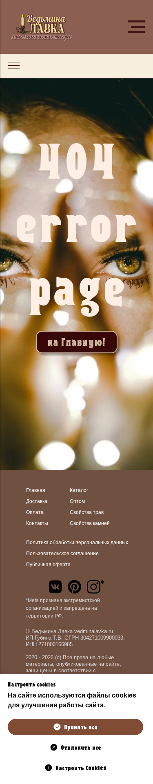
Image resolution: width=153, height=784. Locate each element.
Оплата (35, 512)
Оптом (77, 501)
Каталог (79, 490)
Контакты (37, 523)
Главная (35, 490)
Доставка (36, 501)
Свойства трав (87, 512)
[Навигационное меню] (136, 26)
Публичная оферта (48, 564)
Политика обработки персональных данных (77, 542)
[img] (55, 587)
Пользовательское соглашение (62, 553)
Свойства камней (90, 523)
